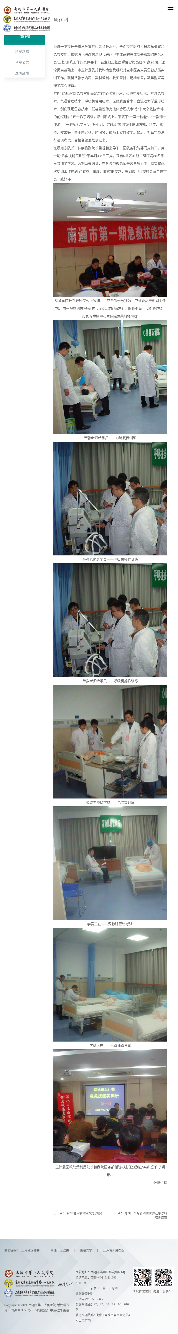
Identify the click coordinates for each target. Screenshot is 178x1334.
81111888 (110, 1277)
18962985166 (84, 1293)
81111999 (81, 1283)
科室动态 (22, 51)
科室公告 (22, 62)
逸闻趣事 (22, 73)
